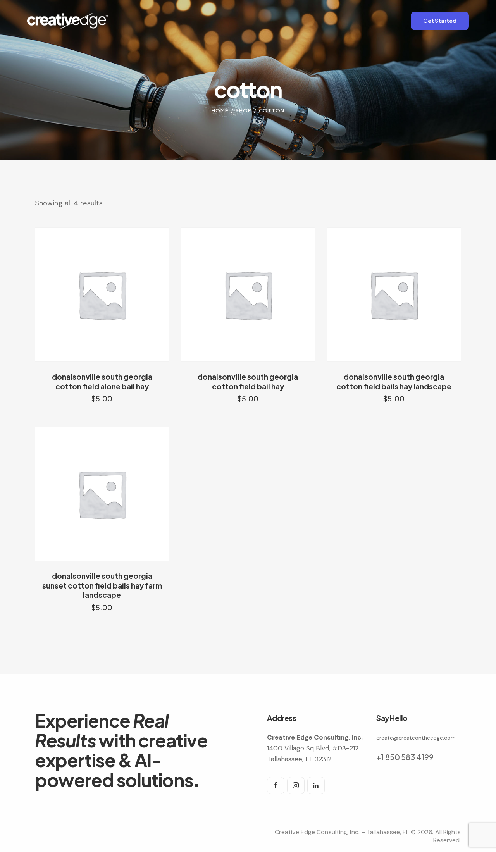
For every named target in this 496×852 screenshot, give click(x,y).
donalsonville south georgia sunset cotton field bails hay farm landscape (102, 585)
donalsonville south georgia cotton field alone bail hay (102, 381)
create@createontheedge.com (416, 737)
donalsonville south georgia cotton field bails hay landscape (393, 381)
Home (220, 110)
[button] (91, 295)
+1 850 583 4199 (405, 757)
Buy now (102, 406)
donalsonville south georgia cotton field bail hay (248, 381)
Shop (243, 110)
